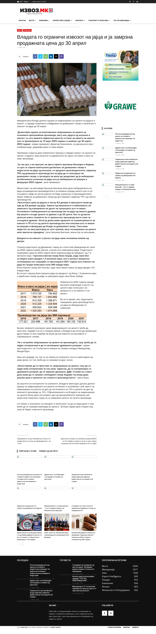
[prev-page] (18, 544)
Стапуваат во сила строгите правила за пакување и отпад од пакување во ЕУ (83, 508)
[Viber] (61, 56)
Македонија (27, 30)
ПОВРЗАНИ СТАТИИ (27, 451)
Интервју (79, 20)
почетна (22, 20)
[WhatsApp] (45, 56)
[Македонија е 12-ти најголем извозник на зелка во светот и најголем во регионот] (65, 589)
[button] (130, 1)
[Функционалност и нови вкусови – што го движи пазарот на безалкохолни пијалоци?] (56, 495)
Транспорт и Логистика (98, 20)
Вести (31, 20)
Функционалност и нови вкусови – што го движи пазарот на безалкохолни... (126, 187)
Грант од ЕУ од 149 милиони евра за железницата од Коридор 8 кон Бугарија (56, 535)
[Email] (56, 56)
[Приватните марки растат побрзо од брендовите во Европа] (29, 495)
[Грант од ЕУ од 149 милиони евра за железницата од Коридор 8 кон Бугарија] (56, 522)
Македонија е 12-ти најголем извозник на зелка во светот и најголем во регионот (84, 589)
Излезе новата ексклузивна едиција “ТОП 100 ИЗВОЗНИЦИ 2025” (83, 578)
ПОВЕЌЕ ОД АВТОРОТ (48, 451)
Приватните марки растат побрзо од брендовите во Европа (125, 175)
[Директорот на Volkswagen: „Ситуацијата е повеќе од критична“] (56, 464)
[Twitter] (40, 56)
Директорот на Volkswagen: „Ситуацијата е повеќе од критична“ (54, 477)
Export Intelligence (61, 20)
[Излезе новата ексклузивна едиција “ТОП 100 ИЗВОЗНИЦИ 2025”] (65, 579)
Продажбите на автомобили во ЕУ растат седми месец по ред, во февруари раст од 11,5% (34, 441)
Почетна (20, 27)
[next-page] (22, 544)
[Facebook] (133, 1)
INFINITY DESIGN (55, 627)
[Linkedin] (137, 1)
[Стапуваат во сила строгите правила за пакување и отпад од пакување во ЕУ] (84, 495)
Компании (43, 20)
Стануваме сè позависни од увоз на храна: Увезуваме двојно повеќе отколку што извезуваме (83, 568)
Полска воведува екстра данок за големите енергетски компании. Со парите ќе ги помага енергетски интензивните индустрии (29, 479)
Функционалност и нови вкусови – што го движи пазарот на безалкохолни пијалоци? (56, 508)
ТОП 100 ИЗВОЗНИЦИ (121, 20)
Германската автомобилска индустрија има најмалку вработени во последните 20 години (41, 594)
